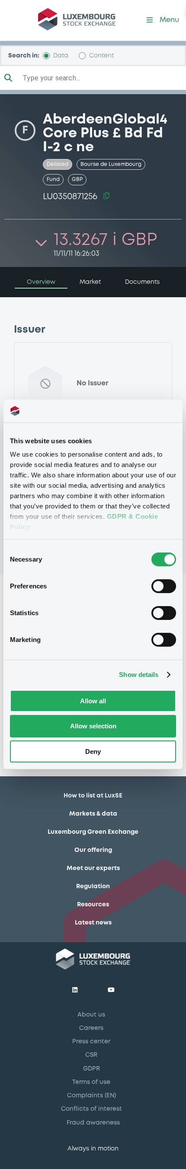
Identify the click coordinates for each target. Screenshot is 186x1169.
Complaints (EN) (91, 1095)
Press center (91, 1041)
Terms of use (91, 1082)
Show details (138, 674)
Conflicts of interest (91, 1109)
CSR (91, 1055)
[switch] (163, 586)
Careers (91, 1028)
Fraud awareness (93, 1122)
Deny (93, 751)
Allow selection (93, 726)
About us (91, 1014)
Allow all (93, 700)
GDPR (91, 1068)
